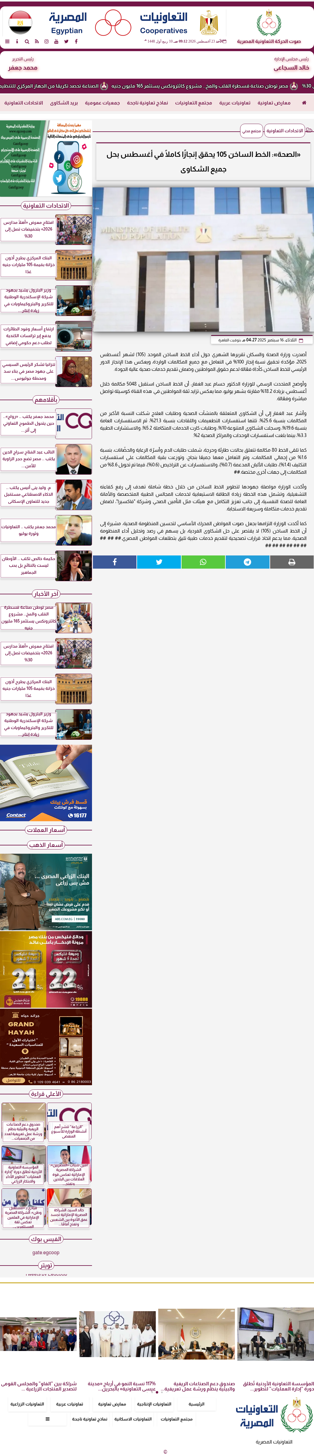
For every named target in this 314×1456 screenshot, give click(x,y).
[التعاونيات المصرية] (46, 819)
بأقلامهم (46, 400)
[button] (7, 158)
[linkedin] (47, 41)
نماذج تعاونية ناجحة (147, 102)
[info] (17, 41)
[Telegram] (247, 562)
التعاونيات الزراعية (27, 1403)
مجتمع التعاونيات (193, 102)
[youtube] (56, 41)
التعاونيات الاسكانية (133, 1418)
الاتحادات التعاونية (23, 102)
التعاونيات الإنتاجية (154, 1403)
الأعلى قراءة (46, 1094)
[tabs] (7, 41)
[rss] (37, 41)
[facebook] (76, 41)
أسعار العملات (46, 830)
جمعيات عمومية (102, 102)
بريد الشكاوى (64, 102)
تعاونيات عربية (235, 102)
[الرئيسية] (304, 103)
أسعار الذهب (46, 845)
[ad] (46, 158)
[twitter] (66, 41)
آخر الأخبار (46, 594)
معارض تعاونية (274, 102)
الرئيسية (197, 1403)
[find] (27, 41)
